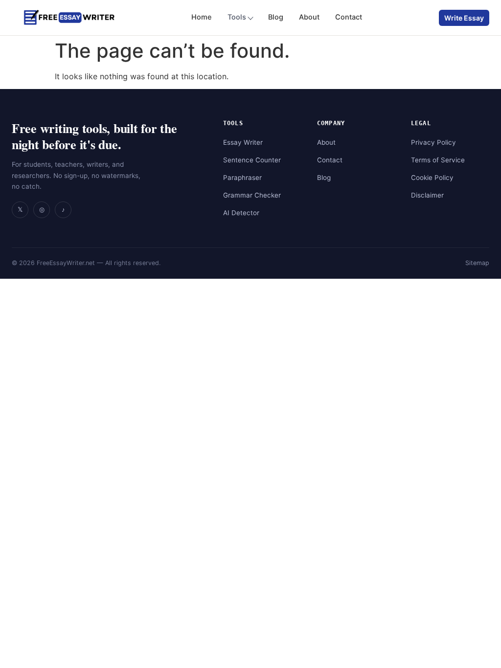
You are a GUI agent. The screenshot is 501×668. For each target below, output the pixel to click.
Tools (237, 17)
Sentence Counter (252, 160)
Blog (275, 17)
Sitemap (477, 263)
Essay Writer (243, 142)
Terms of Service (438, 160)
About (309, 17)
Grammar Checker (252, 195)
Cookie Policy (432, 177)
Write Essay (464, 18)
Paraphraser (242, 177)
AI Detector (241, 213)
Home (201, 17)
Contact (348, 17)
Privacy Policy (433, 142)
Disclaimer (427, 195)
